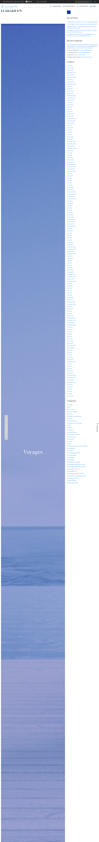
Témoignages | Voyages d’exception (76, 475)
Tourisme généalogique (85, 50)
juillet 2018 (70, 203)
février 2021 (70, 137)
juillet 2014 (70, 309)
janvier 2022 (70, 116)
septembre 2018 (71, 198)
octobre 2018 (70, 196)
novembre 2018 (71, 194)
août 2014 (69, 306)
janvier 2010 (70, 396)
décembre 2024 (71, 77)
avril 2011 (69, 368)
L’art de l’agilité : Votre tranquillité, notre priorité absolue (82, 24)
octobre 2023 (70, 82)
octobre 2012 (70, 348)
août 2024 (70, 79)
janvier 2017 (70, 244)
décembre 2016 (71, 247)
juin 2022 (69, 107)
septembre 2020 (71, 148)
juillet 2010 (70, 386)
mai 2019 (69, 180)
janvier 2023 (70, 93)
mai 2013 (69, 334)
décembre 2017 (71, 219)
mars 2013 (69, 338)
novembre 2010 (71, 377)
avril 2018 (69, 210)
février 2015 (70, 297)
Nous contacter (44, 7)
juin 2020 (69, 153)
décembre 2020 (71, 141)
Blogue (94, 6)
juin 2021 (69, 130)
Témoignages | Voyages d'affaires (76, 473)
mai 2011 (69, 366)
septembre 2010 (71, 382)
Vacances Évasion (83, 6)
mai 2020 (69, 155)
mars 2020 (70, 157)
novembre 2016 (71, 249)
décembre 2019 (71, 164)
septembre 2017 (71, 226)
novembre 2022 (71, 98)
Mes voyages (37, 7)
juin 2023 (69, 86)
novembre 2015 (71, 276)
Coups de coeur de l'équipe (74, 423)
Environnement (71, 437)
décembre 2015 (71, 274)
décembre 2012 (71, 345)
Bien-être (69, 414)
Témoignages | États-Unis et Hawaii (76, 466)
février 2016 (70, 270)
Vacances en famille (72, 478)
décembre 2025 (71, 72)
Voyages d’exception (72, 482)
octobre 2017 (70, 224)
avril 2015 (69, 292)
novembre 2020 (71, 143)
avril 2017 (69, 237)
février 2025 (70, 75)
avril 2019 (69, 182)
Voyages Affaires (57, 6)
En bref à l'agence (72, 432)
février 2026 (70, 68)
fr (94, 1)
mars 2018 (69, 212)
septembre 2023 (71, 84)
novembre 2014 (71, 304)
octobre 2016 (70, 251)
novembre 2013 (71, 320)
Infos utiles (70, 441)
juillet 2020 (70, 150)
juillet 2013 (70, 329)
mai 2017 (69, 235)
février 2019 (70, 187)
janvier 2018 (70, 217)
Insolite (69, 443)
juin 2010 (69, 389)
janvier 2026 (70, 70)
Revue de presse (71, 455)
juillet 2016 (70, 258)
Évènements (70, 439)
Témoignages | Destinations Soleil (76, 464)
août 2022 (70, 102)
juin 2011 (69, 364)
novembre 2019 (71, 166)
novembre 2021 (71, 121)
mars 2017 (69, 240)
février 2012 (70, 359)
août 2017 (69, 228)
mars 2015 (69, 295)
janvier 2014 (70, 315)
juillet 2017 (70, 231)
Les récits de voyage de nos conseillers (77, 446)
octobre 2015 (70, 279)
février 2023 (70, 91)
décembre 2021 (71, 118)
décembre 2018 (71, 192)
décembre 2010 (71, 375)
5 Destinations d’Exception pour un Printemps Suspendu (82, 22)
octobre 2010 (70, 380)
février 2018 (70, 215)
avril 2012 (69, 354)
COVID (69, 425)
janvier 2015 (70, 299)
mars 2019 (69, 185)
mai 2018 (69, 208)
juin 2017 (69, 233)
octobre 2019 (70, 169)
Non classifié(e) (71, 448)
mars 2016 (69, 267)
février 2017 (70, 242)
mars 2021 (69, 134)
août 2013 (69, 327)
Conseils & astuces (72, 420)
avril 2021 (69, 132)
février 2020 (70, 159)
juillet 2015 (70, 286)
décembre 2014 (71, 302)
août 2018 (69, 201)
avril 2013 (69, 336)
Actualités (69, 404)
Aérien (69, 407)
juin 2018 (69, 205)
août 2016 (69, 256)
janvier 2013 (70, 343)
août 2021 (69, 125)
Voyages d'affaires (72, 480)
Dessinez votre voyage (6, 426)
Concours (69, 418)
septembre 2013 (71, 325)
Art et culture (71, 409)
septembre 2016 (71, 254)
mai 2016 (69, 263)
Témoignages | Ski (72, 471)
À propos (24, 7)
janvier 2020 (70, 162)
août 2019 (69, 173)
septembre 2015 (71, 281)
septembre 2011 (71, 361)
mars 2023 (70, 88)
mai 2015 (69, 290)
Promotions (70, 450)
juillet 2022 (70, 104)
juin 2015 (69, 288)
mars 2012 (69, 357)
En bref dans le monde (73, 434)
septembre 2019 (71, 171)
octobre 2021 (70, 123)
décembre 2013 (71, 318)
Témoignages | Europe (73, 469)
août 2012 (69, 350)
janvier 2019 (70, 189)
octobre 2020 (70, 146)
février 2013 (70, 341)
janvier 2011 (70, 373)
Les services (31, 7)
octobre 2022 (70, 100)
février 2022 (70, 114)
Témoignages (70, 457)
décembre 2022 (71, 95)
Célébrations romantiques (74, 416)
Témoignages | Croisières (73, 462)
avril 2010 (69, 393)
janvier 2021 (70, 139)
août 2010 (69, 384)
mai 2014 (69, 313)
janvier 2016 (70, 272)
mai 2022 (69, 109)
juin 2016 (69, 260)
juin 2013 (69, 331)
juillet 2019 (70, 176)
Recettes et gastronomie (73, 453)
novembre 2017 (71, 221)
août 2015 (69, 283)
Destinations (70, 430)
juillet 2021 (70, 127)
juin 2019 (69, 178)
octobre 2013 (70, 322)
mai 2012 (69, 352)
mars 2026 (70, 65)
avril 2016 (69, 265)
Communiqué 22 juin (79, 54)
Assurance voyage (72, 411)
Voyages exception (70, 6)
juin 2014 (69, 311)
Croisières (69, 427)
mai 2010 (69, 391)
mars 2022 (70, 111)
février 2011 (70, 370)
